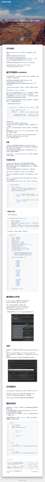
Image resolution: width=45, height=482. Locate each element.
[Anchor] (5, 48)
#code (9, 459)
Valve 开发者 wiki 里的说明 (18, 90)
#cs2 (12, 459)
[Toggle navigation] (42, 2)
